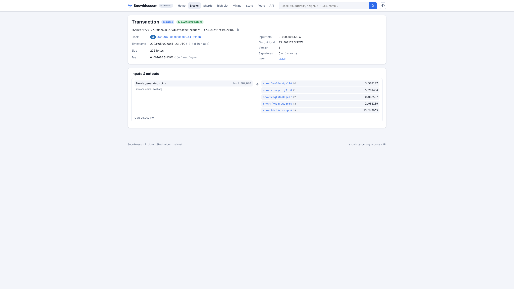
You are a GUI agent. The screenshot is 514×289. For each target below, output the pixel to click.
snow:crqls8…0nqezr (277, 97)
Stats (249, 5)
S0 (153, 37)
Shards (208, 5)
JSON (283, 58)
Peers (261, 5)
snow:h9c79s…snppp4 (277, 110)
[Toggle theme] (383, 5)
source (376, 144)
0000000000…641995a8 (185, 37)
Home (182, 5)
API (271, 5)
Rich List (222, 5)
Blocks (194, 5)
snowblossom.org (359, 144)
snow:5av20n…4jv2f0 (277, 83)
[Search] (373, 5)
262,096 (162, 37)
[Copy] (238, 30)
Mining (237, 5)
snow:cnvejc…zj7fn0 (277, 90)
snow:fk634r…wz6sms (277, 103)
